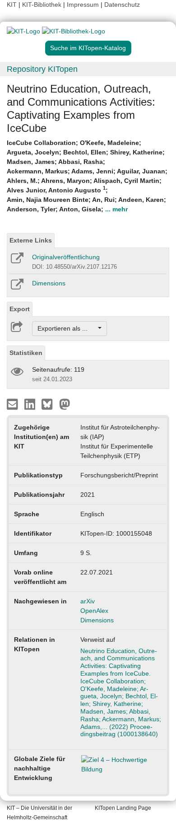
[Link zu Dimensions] (16, 287)
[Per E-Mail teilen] (13, 403)
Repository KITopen (42, 69)
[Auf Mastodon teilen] (64, 403)
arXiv (87, 601)
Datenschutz (122, 4)
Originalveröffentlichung (66, 257)
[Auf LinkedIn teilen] (31, 403)
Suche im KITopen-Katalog (88, 47)
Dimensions (48, 283)
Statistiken (25, 352)
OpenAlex (94, 610)
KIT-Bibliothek (42, 4)
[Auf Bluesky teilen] (49, 403)
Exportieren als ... (67, 328)
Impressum (83, 4)
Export (19, 309)
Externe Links (30, 240)
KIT (12, 4)
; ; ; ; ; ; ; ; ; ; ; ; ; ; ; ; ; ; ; (87, 176)
